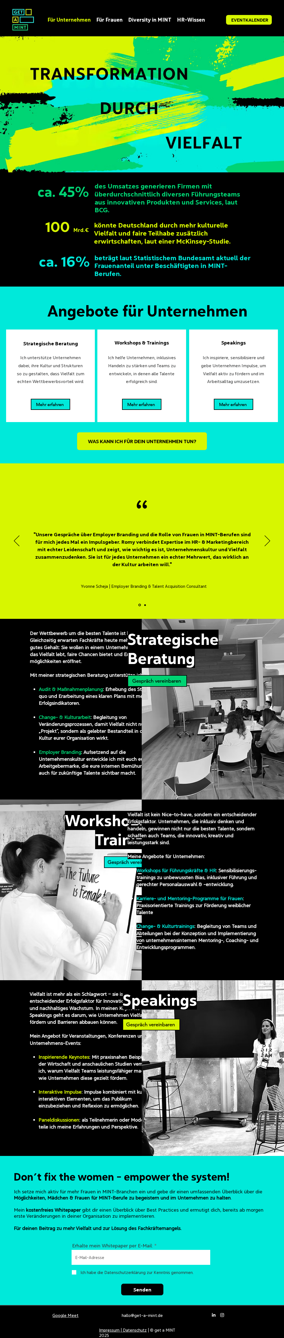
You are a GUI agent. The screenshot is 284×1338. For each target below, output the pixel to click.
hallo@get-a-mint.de (142, 1315)
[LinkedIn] (213, 1315)
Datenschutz (135, 1330)
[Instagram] (222, 1315)
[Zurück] (16, 541)
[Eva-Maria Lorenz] (144, 605)
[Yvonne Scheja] (139, 605)
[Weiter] (267, 541)
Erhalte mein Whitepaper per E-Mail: (112, 1245)
